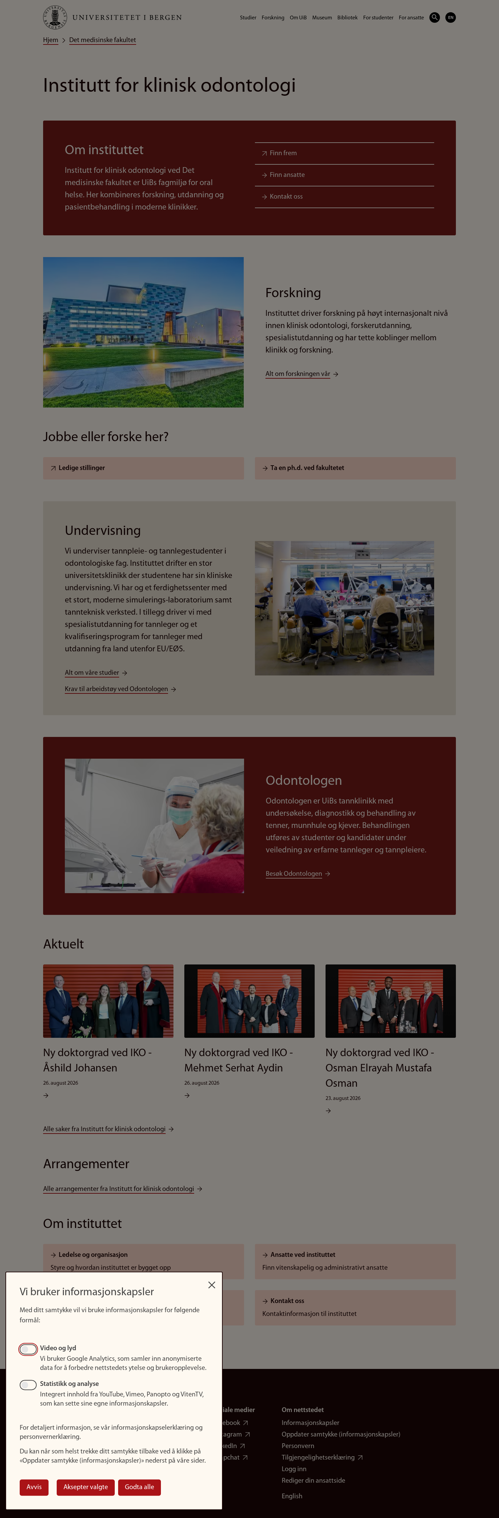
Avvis (34, 1487)
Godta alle (139, 1487)
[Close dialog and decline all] (212, 1281)
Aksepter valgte (85, 1487)
